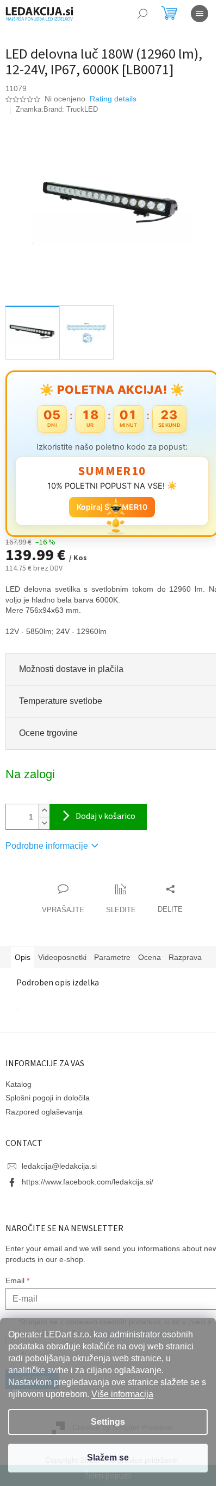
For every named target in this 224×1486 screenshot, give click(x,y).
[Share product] (165, 893)
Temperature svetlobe (60, 695)
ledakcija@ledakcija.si (59, 1182)
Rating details (113, 98)
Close (67, 872)
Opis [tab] (22, 951)
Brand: (70, 109)
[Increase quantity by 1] (44, 804)
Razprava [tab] (31, 973)
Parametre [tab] (112, 951)
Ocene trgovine (48, 727)
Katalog (18, 1100)
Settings (108, 1421)
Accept (108, 1458)
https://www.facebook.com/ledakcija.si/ (87, 1198)
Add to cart (98, 811)
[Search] (142, 13)
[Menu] (199, 13)
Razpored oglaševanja (44, 1128)
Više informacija (122, 1394)
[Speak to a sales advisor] (59, 893)
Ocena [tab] (149, 951)
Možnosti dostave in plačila (71, 663)
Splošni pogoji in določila (47, 1114)
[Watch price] (116, 893)
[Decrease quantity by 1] (44, 817)
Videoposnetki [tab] (62, 951)
